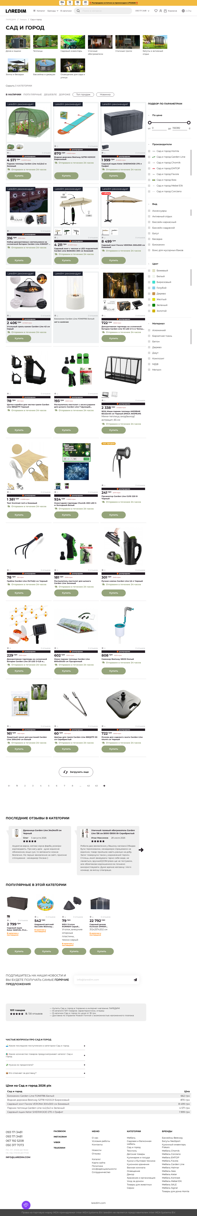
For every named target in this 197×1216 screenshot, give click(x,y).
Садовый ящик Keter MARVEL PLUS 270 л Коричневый (17, 929)
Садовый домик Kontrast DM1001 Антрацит (98, 925)
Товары (23, 19)
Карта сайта (98, 1162)
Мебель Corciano (171, 1154)
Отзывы (96, 1153)
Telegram (59, 1147)
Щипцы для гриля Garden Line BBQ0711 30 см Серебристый (75, 738)
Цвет (155, 263)
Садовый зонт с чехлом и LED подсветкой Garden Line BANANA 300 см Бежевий (76, 249)
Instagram (60, 1136)
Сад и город (134, 1147)
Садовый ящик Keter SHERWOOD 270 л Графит (122, 165)
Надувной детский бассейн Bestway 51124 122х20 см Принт (44, 925)
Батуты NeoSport (171, 1141)
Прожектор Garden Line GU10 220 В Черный (120, 497)
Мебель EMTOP (170, 1157)
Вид (154, 204)
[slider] (149, 122)
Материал (158, 323)
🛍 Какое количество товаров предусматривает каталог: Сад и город (39, 1055)
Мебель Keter (169, 1174)
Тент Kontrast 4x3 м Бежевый (22, 503)
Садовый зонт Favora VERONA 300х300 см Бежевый (123, 246)
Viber (57, 1142)
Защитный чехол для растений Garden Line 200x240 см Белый (27, 738)
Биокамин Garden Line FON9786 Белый (74, 319)
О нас (95, 1137)
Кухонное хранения (138, 1164)
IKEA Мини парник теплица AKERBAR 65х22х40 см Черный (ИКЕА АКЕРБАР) (121, 412)
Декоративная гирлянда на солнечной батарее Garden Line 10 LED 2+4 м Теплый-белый (123, 327)
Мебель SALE (169, 1184)
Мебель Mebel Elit (172, 1181)
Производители (162, 144)
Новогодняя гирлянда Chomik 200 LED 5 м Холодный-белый (75, 504)
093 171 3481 (141, 11)
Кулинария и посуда (138, 1157)
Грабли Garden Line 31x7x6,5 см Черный (27, 581)
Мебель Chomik (171, 1150)
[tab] (45, 1046)
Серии (130, 1187)
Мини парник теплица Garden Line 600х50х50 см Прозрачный (72, 660)
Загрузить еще (79, 772)
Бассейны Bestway (172, 1137)
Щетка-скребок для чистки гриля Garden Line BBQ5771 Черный (28, 406)
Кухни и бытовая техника (141, 1160)
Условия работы (101, 1141)
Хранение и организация (141, 1177)
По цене (157, 115)
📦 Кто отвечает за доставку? (21, 1073)
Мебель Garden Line (173, 1164)
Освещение (133, 1171)
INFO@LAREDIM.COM (18, 1157)
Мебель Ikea (169, 1171)
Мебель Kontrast (171, 1177)
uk (186, 11)
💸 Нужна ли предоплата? (19, 1065)
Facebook (60, 1131)
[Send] (135, 979)
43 (96, 785)
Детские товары (136, 1154)
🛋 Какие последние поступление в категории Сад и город (37, 1045)
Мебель (131, 1137)
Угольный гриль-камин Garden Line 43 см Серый (28, 327)
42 (88, 785)
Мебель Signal (170, 1187)
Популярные (32, 94)
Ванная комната (136, 1167)
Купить (19, 175)
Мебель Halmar (170, 1167)
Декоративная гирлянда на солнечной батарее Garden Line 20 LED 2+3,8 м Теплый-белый (27, 660)
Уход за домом (135, 1181)
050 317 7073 (15, 1145)
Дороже (64, 94)
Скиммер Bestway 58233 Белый (118, 659)
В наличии (66, 11)
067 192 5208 (15, 1140)
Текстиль (132, 1150)
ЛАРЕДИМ (11, 19)
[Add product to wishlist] (48, 105)
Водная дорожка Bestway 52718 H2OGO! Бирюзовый (74, 158)
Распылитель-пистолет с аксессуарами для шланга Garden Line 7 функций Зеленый (74, 406)
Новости (96, 1150)
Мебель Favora (170, 1160)
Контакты (97, 1144)
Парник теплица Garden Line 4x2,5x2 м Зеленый (27, 165)
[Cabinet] (160, 10)
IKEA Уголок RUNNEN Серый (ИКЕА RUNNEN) (70, 925)
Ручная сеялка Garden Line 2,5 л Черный (122, 581)
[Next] (104, 786)
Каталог (41, 11)
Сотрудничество (101, 1172)
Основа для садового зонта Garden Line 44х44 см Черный (122, 738)
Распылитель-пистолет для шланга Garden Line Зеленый (72, 582)
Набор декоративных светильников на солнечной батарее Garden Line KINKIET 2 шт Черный (28, 243)
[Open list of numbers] (148, 11)
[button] (141, 849)
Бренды (51, 11)
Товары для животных (139, 1184)
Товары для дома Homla (175, 1191)
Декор (130, 1174)
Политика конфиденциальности (104, 1167)
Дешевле (50, 94)
